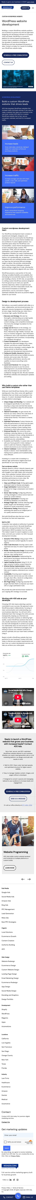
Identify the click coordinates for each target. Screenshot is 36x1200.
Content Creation (8, 941)
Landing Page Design (9, 974)
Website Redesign (8, 961)
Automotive (6, 1104)
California (5, 1039)
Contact (9, 1197)
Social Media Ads (8, 897)
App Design (6, 987)
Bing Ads (5, 905)
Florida (4, 1068)
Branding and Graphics (10, 995)
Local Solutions (7, 932)
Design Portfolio (7, 999)
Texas (4, 1064)
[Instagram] (17, 1180)
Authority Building (8, 945)
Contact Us (25, 8)
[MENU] (32, 8)
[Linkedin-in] (11, 1180)
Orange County (7, 1055)
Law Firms (5, 1078)
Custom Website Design (10, 970)
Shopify (4, 1009)
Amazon (5, 1091)
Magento (5, 1018)
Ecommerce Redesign (10, 982)
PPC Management (8, 909)
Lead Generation (8, 913)
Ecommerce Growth (9, 936)
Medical (4, 1099)
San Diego (5, 1051)
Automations (6, 1026)
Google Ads (6, 892)
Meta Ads (5, 918)
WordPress (6, 1014)
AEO (3, 949)
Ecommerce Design (9, 965)
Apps (4, 1022)
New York (5, 1060)
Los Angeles (6, 1043)
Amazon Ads (6, 901)
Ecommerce (6, 1087)
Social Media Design (9, 991)
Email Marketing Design (10, 978)
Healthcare (6, 1083)
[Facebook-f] (14, 1180)
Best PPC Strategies (9, 922)
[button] (23, 879)
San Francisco (7, 1047)
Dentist (4, 1095)
